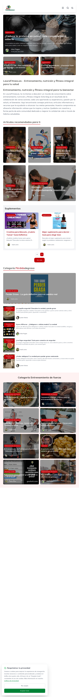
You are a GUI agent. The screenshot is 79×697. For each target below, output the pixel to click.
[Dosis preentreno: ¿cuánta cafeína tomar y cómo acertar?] (14, 183)
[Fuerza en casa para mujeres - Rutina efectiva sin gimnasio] (58, 472)
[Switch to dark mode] (72, 8)
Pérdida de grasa (36, 147)
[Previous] (37, 254)
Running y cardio (10, 62)
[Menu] (63, 8)
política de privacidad (11, 681)
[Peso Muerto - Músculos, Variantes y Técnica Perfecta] (21, 420)
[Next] (42, 254)
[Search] (68, 8)
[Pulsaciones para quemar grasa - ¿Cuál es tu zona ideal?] (21, 472)
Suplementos (10, 32)
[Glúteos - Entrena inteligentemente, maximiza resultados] (52, 183)
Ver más (39, 260)
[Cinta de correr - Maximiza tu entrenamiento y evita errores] (64, 145)
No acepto (24, 686)
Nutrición (44, 446)
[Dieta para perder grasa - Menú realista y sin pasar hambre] (39, 145)
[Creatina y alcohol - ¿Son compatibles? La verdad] (14, 145)
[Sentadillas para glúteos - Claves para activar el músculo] (58, 420)
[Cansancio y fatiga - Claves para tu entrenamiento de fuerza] (58, 394)
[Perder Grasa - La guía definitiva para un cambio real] (39, 288)
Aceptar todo (24, 691)
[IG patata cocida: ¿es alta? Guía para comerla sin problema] (58, 446)
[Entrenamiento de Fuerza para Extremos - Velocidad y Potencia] (21, 446)
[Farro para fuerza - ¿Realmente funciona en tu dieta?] (21, 394)
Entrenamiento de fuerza (39, 183)
